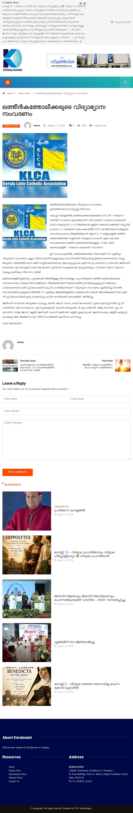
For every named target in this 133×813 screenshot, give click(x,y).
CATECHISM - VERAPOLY (66, 638)
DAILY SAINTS (61, 549)
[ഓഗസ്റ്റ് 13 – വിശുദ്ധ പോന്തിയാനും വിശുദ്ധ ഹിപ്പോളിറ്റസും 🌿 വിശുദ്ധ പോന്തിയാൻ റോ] (26, 554)
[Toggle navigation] (7, 82)
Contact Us (14, 781)
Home (10, 93)
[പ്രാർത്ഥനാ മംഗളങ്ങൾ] (26, 510)
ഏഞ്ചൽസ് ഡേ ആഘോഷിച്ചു (74, 642)
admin (36, 126)
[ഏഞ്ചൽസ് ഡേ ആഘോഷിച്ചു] (26, 642)
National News (16, 778)
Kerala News (24, 93)
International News (17, 774)
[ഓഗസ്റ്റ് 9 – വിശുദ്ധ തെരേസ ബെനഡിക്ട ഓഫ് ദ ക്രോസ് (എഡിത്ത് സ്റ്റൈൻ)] (26, 686)
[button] (80, 3)
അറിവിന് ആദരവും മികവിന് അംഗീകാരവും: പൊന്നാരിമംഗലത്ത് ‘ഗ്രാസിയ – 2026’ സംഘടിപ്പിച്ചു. (90, 599)
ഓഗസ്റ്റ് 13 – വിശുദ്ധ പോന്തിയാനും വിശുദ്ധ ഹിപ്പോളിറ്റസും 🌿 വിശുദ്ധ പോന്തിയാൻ (84, 555)
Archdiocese (61, 507)
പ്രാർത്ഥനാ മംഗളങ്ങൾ (69, 511)
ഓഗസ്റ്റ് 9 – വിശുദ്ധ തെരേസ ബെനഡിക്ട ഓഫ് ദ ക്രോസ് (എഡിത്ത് (87, 686)
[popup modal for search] (125, 82)
